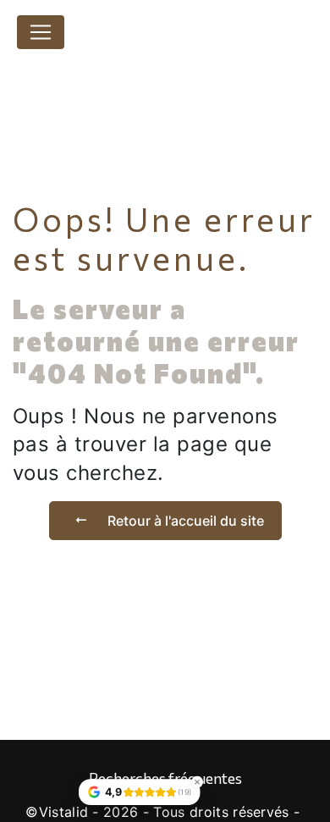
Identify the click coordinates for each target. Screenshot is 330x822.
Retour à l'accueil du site (184, 520)
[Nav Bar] (40, 32)
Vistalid (64, 811)
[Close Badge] (197, 782)
